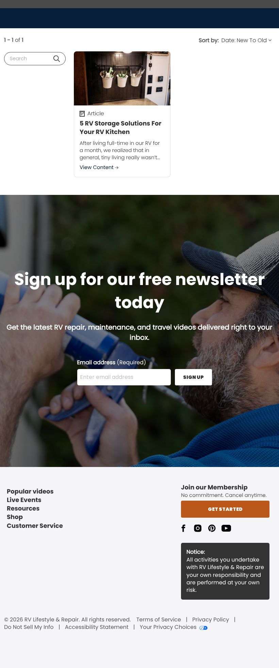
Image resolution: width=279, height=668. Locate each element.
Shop (15, 517)
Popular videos (30, 491)
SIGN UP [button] (193, 377)
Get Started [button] (225, 509)
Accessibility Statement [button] (97, 627)
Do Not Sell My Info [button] (29, 627)
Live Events (24, 500)
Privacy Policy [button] (210, 619)
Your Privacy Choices (168, 627)
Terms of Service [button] (158, 619)
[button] (57, 59)
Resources (23, 508)
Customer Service (35, 526)
